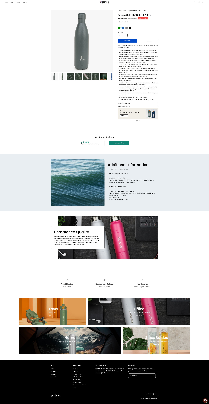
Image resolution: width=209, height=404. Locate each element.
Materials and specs (124, 103)
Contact (53, 374)
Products (53, 371)
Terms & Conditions (79, 385)
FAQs (74, 388)
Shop (52, 365)
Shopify (156, 398)
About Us (53, 377)
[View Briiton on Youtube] (59, 395)
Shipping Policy (77, 377)
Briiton (124, 10)
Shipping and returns (124, 106)
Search (75, 369)
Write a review (119, 143)
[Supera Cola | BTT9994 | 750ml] (54, 76)
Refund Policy (77, 382)
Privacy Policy (77, 374)
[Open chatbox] (205, 400)
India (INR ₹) (150, 394)
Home (119, 10)
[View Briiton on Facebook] (55, 395)
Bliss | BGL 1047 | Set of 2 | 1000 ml (129, 112)
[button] (194, 2)
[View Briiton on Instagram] (52, 395)
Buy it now (149, 41)
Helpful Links (77, 365)
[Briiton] (104, 2)
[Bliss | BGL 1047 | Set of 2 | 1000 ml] (151, 113)
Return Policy (77, 380)
